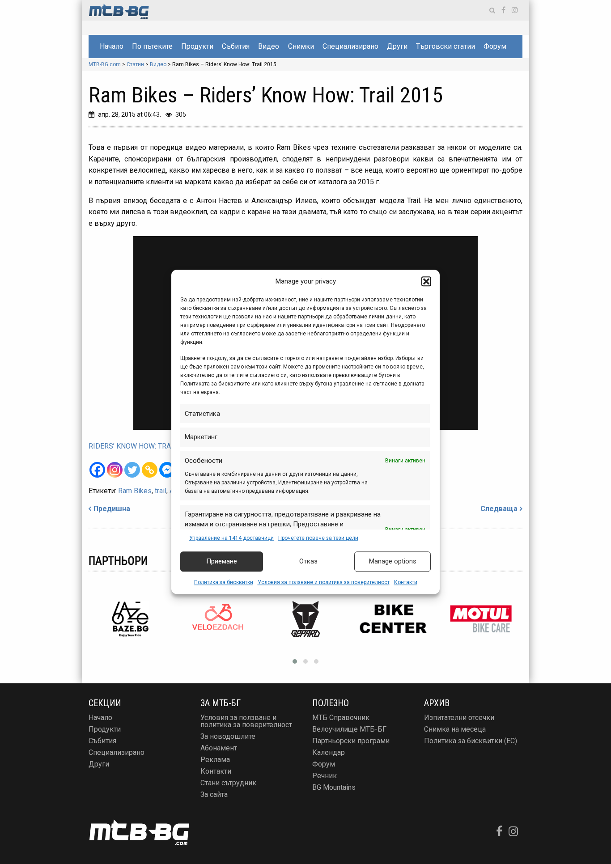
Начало (111, 46)
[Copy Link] (149, 470)
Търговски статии (445, 46)
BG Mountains (334, 787)
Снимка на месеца (455, 729)
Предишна (111, 508)
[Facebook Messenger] (167, 470)
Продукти (197, 46)
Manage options (392, 562)
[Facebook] (97, 470)
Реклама (215, 759)
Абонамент (218, 748)
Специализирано (350, 46)
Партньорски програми (351, 741)
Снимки (301, 46)
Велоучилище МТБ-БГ (349, 729)
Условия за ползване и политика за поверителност (324, 582)
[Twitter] (132, 470)
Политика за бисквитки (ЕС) (470, 741)
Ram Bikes (135, 491)
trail (160, 491)
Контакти (405, 582)
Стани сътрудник (228, 783)
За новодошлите (227, 736)
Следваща (499, 508)
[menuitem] (111, 46)
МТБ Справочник (340, 717)
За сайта (214, 794)
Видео (268, 46)
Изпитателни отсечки (459, 717)
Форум (495, 46)
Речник (324, 775)
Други (397, 46)
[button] (426, 281)
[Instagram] (115, 470)
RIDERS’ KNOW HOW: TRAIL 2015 (142, 446)
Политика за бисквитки (223, 582)
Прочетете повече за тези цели (318, 538)
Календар (328, 752)
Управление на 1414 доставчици (231, 538)
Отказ (308, 562)
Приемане (221, 562)
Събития (236, 46)
